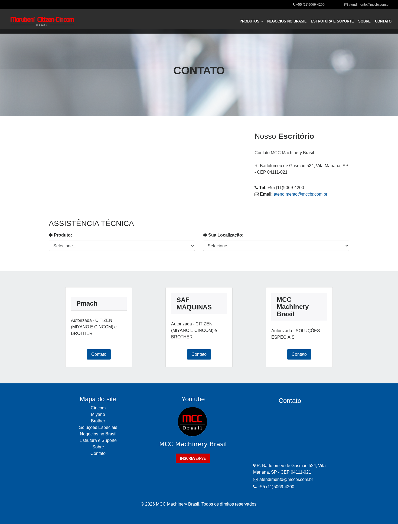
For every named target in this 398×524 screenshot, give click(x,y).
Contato (98, 354)
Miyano (98, 414)
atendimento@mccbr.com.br (369, 5)
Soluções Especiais (98, 427)
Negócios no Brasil (98, 434)
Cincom (98, 408)
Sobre (98, 447)
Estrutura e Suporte (98, 440)
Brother (98, 421)
